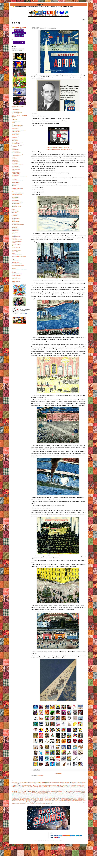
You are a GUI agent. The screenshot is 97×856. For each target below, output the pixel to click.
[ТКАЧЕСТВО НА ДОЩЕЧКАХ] (63, 714)
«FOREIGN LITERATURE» (53, 782)
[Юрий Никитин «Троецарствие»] (35, 755)
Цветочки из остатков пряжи (17, 273)
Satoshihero (32, 803)
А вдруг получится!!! (15, 110)
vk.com (61, 149)
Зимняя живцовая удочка (16, 152)
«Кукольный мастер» (15, 109)
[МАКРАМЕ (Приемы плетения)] (74, 743)
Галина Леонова (78, 785)
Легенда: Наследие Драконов (17, 188)
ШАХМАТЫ (50, 800)
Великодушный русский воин (17, 127)
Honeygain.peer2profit (19, 803)
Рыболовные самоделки (16, 244)
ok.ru (51, 149)
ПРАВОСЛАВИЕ (61, 793)
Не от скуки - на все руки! (16, 206)
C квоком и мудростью (16, 247)
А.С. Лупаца (73, 782)
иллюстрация (26, 788)
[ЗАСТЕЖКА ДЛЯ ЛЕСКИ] (74, 760)
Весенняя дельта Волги (16, 131)
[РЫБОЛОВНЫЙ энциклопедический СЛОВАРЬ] (46, 760)
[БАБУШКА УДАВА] (52, 755)
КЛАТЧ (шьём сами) (15, 175)
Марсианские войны (15, 197)
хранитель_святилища (80, 799)
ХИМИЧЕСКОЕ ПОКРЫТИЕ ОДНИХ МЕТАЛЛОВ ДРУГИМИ (53, 799)
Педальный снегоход (15, 218)
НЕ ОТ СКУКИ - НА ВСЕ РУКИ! (37, 792)
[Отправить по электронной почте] (34, 770)
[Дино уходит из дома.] (69, 755)
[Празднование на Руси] (46, 749)
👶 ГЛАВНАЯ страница (19, 27)
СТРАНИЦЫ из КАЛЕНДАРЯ (51, 798)
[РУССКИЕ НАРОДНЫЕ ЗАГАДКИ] (35, 732)
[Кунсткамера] (80, 709)
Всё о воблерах (14, 137)
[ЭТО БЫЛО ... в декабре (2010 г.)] (46, 709)
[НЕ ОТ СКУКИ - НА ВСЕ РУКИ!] (52, 766)
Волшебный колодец (15, 136)
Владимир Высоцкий (15, 134)
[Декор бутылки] (35, 749)
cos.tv (70, 149)
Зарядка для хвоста (15, 149)
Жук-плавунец (14, 146)
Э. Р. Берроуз (30, 802)
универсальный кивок (81, 798)
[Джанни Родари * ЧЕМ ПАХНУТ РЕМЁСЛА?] (52, 743)
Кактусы (13, 170)
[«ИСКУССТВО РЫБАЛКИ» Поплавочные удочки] (41, 714)
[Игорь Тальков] (74, 755)
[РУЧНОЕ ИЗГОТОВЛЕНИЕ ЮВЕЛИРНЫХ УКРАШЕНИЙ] (58, 737)
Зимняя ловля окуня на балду (17, 154)
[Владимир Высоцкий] (74, 709)
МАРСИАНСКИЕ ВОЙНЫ (19, 791)
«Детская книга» (14, 782)
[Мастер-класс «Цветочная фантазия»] (35, 714)
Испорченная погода (15, 161)
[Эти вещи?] (41, 755)
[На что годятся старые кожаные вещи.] (80, 737)
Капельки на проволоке (16, 172)
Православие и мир (69, 793)
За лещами (14, 148)
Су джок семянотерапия (16, 260)
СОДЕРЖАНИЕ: (14, 798)
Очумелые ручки (18, 793)
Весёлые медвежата (15, 133)
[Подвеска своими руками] (52, 720)
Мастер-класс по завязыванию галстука (44, 791)
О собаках (13, 209)
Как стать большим (15, 166)
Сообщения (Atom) (40, 775)
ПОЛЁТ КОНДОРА (48, 793)
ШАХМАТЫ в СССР (56, 800)
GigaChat (13, 803)
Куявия (13, 186)
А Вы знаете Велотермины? (17, 112)
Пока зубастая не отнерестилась (18, 224)
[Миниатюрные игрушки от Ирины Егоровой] (63, 743)
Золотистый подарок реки (16, 155)
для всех (78, 786)
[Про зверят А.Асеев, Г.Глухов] (46, 714)
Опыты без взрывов (15, 214)
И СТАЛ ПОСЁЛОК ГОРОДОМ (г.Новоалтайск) (78, 787)
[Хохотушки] (46, 766)
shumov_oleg (49, 803)
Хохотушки (14, 272)
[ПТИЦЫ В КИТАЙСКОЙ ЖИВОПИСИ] (41, 749)
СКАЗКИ (19, 797)
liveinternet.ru (50, 147)
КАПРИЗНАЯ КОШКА (15, 173)
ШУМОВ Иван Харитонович (76, 800)
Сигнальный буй (15, 251)
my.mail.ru (66, 147)
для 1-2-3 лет (73, 786)
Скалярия (13, 253)
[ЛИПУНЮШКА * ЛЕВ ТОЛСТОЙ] (46, 737)
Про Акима (14, 235)
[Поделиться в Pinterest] (39, 770)
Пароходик (14, 217)
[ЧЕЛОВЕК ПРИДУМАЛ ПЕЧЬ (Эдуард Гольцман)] (35, 766)
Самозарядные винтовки (16, 250)
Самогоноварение (15, 248)
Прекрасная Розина (15, 230)
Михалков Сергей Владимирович (56, 791)
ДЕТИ (49, 786)
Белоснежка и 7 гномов (16, 121)
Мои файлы (80, 791)
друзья (35, 787)
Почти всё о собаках (15, 229)
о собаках (65, 792)
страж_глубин (43, 798)
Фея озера (14, 268)
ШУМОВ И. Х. (68, 800)
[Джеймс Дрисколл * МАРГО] (69, 737)
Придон (13, 233)
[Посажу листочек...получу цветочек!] (52, 760)
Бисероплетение (43, 783)
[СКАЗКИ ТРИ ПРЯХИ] (69, 714)
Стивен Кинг (33, 798)
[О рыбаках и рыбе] (52, 737)
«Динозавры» (14, 107)
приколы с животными (15, 794)
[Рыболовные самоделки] (58, 766)
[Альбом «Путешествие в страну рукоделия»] (74, 749)
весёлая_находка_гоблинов (26, 785)
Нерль (13, 208)
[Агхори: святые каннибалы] (63, 737)
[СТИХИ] (74, 737)
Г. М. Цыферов (72, 785)
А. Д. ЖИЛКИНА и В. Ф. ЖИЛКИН (63, 782)
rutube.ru (56, 147)
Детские (61, 786)
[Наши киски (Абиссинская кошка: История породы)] (63, 766)
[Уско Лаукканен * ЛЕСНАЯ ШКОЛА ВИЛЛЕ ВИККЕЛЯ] (46, 732)
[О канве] (80, 743)
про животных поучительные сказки (27, 794)
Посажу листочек (15, 226)
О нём (62, 792)
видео (34, 785)
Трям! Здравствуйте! (15, 262)
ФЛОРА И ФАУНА (40, 799)
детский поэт (67, 786)
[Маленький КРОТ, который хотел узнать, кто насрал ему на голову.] (19, 305)
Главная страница (58, 773)
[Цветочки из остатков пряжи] (69, 760)
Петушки (13, 220)
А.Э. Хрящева (78, 782)
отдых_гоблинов (76, 792)
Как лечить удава (15, 163)
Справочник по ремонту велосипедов (19, 256)
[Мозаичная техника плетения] (63, 760)
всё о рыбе (59, 785)
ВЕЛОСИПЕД (19, 785)
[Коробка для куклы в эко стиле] (80, 749)
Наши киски (28, 792)
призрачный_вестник (76, 793)
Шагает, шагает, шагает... (16, 278)
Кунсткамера (14, 185)
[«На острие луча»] (41, 709)
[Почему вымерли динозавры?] (74, 732)
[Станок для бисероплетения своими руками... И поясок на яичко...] (46, 743)
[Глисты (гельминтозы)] (41, 720)
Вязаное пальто (15, 139)
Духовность (40, 787)
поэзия (54, 793)
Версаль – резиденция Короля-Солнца (19, 130)
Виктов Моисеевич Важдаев (43, 785)
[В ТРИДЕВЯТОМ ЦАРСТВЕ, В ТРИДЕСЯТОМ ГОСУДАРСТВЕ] (63, 732)
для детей (82, 786)
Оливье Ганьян (14, 212)
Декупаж (45, 786)
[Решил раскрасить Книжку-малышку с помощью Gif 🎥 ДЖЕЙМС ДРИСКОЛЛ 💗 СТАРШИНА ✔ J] (19, 60)
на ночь (84, 791)
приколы (82, 793)
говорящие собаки (19, 786)
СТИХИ (37, 798)
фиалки (34, 799)
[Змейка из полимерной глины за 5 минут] (52, 714)
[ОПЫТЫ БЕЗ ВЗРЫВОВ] (58, 732)
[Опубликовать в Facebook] (37, 770)
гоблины (13, 786)
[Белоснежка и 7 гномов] (52, 709)
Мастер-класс (32, 791)
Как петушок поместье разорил (17, 164)
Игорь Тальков (14, 158)
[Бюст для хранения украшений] (69, 766)
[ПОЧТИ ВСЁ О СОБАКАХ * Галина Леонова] (80, 732)
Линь (12, 191)
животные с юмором (57, 787)
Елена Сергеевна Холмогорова (48, 787)
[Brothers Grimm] (19, 323)
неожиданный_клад (52, 792)
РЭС (12, 245)
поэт (57, 793)
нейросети (45, 792)
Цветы (13, 800)
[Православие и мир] (41, 760)
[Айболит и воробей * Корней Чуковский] (58, 709)
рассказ (50, 794)
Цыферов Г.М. (19, 28)
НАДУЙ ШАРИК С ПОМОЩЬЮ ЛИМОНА (19, 792)
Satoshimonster (38, 803)
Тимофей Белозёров (64, 798)
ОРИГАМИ (70, 792)
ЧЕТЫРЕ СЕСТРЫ (28, 800)
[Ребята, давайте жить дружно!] (41, 732)
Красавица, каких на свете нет (17, 180)
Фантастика (21, 799)
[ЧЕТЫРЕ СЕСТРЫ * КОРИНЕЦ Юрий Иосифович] (58, 760)
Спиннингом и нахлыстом (16, 254)
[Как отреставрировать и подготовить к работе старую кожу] (63, 720)
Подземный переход (15, 221)
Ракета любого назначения (17, 239)
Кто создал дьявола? (15, 182)
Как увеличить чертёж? (16, 169)
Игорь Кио (13, 157)
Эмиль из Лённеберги (16, 281)
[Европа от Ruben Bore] (35, 760)
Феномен (13, 266)
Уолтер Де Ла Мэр (15, 799)
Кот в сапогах (14, 179)
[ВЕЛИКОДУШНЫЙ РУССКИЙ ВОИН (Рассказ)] (63, 709)
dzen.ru (48, 149)
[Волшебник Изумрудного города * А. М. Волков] (46, 755)
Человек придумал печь (16, 275)
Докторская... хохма (15, 787)
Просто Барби (14, 238)
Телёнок (58, 798)
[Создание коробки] (74, 714)
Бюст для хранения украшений (17, 125)
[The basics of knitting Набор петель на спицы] (63, 726)
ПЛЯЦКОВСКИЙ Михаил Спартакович (28, 793)
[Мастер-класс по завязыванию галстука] (80, 766)
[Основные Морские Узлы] (58, 749)
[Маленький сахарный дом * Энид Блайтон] (63, 749)
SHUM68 (43, 803)
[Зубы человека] (52, 749)
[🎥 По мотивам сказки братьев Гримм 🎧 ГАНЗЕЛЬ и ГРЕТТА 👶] (19, 87)
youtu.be (61, 147)
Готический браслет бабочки (17, 142)
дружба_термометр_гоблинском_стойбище (26, 787)
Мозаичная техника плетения (72, 791)
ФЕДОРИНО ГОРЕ (29, 799)
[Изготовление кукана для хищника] (41, 743)
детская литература (55, 786)
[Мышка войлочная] (46, 726)
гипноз (83, 785)
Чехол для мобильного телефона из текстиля (40, 800)
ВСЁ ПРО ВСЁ (65, 785)
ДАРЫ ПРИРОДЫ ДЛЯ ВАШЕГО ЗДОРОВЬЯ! (35, 786)
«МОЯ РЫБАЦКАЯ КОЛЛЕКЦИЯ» (41, 782)
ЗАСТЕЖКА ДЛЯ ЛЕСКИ (66, 787)
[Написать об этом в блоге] (35, 770)
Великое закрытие (15, 128)
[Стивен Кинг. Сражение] (69, 709)
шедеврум (63, 800)
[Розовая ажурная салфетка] (41, 737)
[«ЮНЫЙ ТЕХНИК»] (69, 732)
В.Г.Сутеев (13, 785)
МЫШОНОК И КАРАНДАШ (16, 203)
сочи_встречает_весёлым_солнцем (23, 798)
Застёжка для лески (15, 151)
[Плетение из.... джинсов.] (80, 720)
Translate (20, 50)
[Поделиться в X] (36, 770)
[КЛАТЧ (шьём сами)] (74, 766)
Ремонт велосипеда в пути (17, 241)
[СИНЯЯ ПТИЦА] (35, 709)
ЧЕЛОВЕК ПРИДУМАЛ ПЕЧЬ (19, 800)
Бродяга (13, 122)
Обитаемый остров (15, 211)
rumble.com (56, 149)
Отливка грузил (14, 215)
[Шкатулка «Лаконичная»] (80, 714)
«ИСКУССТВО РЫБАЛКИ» (23, 782)
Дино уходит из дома (15, 143)
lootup (28, 803)
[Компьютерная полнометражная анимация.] (58, 720)
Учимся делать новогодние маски (18, 265)
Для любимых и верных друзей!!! (18, 145)
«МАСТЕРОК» (31, 782)
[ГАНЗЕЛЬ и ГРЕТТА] (58, 755)
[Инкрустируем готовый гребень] (69, 749)
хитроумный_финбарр (67, 799)
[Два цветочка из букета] (35, 726)
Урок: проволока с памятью (17, 263)
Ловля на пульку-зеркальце (17, 194)
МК (64, 791)
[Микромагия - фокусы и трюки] (69, 743)
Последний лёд (14, 227)
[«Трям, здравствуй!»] (19, 296)
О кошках (57, 792)
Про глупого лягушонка (16, 236)
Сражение (13, 257)
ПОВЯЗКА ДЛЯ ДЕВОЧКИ (40, 793)
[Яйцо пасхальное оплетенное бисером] (46, 720)
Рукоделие (14, 242)
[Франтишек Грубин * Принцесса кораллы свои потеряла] (58, 743)
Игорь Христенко (15, 160)
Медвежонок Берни (15, 200)
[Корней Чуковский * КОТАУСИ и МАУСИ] (52, 732)
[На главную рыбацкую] (19, 95)
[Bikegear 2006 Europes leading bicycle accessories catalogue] (69, 720)
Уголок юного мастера (72, 798)
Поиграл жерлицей (15, 223)
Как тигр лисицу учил (15, 167)
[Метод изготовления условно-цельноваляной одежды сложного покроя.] (58, 714)
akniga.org (65, 149)
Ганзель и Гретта (15, 140)
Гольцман (24, 786)
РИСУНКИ (60, 794)
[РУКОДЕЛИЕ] (80, 755)
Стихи (13, 259)
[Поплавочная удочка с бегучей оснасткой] (74, 720)
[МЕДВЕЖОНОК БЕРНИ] (63, 755)
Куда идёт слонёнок (15, 183)
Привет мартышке (15, 232)
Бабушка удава (14, 119)
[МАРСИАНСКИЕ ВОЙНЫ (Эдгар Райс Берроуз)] (35, 737)
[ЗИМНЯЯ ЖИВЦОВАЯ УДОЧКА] (80, 760)
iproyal (25, 803)
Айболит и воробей (15, 113)
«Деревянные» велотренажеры (17, 106)
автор (16, 783)
